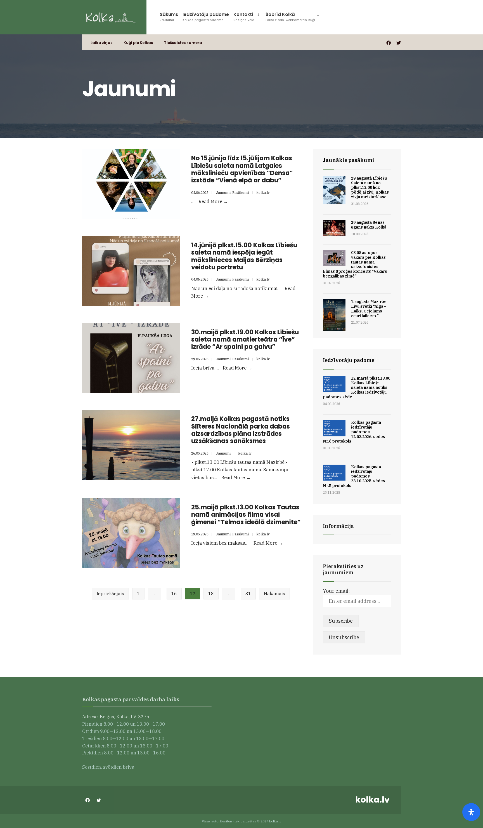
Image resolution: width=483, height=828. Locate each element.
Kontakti (244, 16)
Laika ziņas (101, 42)
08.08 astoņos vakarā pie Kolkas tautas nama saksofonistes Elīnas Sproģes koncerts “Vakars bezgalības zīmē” (355, 264)
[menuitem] (247, 16)
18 (211, 593)
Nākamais (274, 593)
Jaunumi (223, 192)
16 (174, 593)
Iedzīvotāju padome (206, 16)
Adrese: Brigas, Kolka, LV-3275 (116, 716)
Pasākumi (240, 192)
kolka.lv (263, 192)
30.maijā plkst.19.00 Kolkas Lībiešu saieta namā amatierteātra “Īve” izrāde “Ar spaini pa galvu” (245, 339)
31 (248, 593)
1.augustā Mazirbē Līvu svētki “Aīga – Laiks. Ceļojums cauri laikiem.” (369, 308)
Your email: (336, 591)
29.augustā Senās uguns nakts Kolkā (368, 225)
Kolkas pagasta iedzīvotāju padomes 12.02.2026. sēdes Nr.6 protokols (354, 432)
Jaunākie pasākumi (348, 160)
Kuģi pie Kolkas (138, 42)
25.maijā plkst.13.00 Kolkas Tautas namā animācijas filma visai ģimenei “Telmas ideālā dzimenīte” (246, 514)
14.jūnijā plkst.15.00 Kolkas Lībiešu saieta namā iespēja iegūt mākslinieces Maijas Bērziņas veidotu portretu (244, 256)
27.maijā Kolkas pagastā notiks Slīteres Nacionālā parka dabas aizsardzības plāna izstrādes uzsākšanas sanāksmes (240, 430)
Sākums (169, 16)
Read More (213, 201)
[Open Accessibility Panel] (471, 812)
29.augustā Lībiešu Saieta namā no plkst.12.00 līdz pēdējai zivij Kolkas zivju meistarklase (370, 187)
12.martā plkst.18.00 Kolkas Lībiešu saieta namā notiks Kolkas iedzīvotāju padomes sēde (356, 387)
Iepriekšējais (110, 593)
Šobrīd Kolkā (290, 16)
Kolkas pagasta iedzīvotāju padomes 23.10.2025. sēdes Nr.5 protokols (354, 476)
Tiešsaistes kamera (183, 42)
